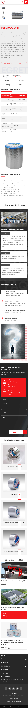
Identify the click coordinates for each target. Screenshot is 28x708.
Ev (3, 75)
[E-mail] (3, 706)
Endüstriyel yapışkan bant (17, 75)
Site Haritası (10, 701)
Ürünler (7, 75)
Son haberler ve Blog (14, 560)
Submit (19, 432)
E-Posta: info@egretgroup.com (14, 381)
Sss (20, 85)
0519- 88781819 (5, 673)
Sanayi (3, 659)
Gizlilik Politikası (17, 701)
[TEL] (10, 706)
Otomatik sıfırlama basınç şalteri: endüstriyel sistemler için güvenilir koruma (12, 642)
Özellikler (7, 80)
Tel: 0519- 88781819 (12, 385)
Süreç (8, 85)
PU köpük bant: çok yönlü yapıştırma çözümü (13, 608)
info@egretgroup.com (7, 676)
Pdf (20, 63)
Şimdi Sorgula (8, 63)
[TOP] (24, 706)
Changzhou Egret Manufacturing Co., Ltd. (13, 695)
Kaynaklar (4, 662)
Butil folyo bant (19, 76)
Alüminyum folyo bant (8, 76)
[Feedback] (17, 706)
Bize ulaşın (4, 669)
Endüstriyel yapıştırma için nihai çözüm (13, 581)
